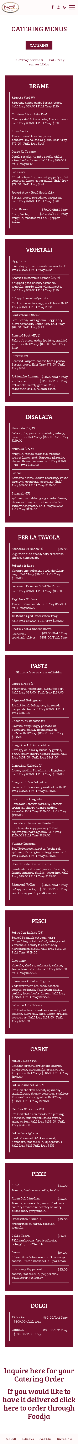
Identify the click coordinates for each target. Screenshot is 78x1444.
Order (11, 1439)
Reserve (28, 1439)
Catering (64, 1439)
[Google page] (64, 7)
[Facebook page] (53, 7)
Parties (45, 1439)
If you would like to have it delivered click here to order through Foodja (39, 1403)
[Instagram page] (58, 7)
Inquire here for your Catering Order (39, 1374)
